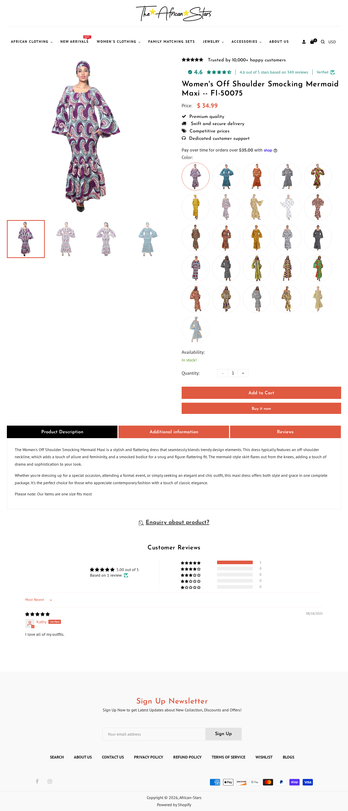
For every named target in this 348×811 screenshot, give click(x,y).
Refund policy (187, 757)
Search (57, 757)
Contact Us (113, 757)
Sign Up (223, 734)
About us (83, 757)
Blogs (288, 757)
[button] (191, 562)
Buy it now (261, 409)
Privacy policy (148, 757)
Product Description (62, 432)
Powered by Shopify (174, 804)
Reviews (285, 432)
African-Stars (190, 797)
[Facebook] (37, 781)
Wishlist (264, 757)
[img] (37, 614)
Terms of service (228, 757)
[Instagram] (50, 781)
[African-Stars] (174, 12)
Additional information (174, 432)
